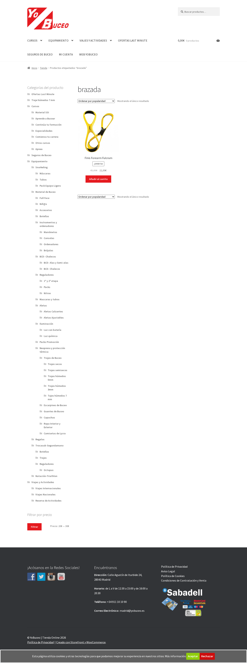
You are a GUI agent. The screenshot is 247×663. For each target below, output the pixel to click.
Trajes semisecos (57, 370)
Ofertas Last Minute (42, 94)
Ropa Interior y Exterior (52, 425)
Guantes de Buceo (54, 411)
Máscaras (45, 173)
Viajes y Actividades (42, 482)
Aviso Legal (168, 571)
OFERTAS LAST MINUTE (132, 40)
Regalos (39, 439)
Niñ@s (43, 204)
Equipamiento (39, 161)
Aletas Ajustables (54, 317)
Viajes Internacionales (48, 488)
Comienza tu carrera (46, 136)
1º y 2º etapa (51, 281)
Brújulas (48, 250)
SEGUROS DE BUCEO (40, 54)
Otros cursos (42, 143)
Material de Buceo (45, 191)
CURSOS (32, 40)
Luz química (51, 336)
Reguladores (47, 274)
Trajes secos (55, 364)
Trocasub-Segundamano (49, 445)
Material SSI (42, 112)
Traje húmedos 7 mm (43, 100)
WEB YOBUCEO (88, 54)
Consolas (49, 238)
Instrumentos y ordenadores (48, 224)
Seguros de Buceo (41, 155)
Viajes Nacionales (45, 494)
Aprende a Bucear (45, 118)
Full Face (44, 198)
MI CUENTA (66, 54)
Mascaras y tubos (49, 299)
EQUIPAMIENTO (58, 40)
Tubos (43, 179)
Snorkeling (41, 167)
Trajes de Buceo (52, 358)
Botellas (44, 216)
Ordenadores (51, 244)
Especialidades (43, 130)
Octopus (49, 470)
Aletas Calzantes (53, 311)
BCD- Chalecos (48, 256)
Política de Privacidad (174, 566)
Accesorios (46, 210)
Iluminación (46, 323)
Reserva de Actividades (48, 500)
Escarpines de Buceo (55, 405)
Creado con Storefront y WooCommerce (81, 642)
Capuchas (49, 417)
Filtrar (34, 526)
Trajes (43, 457)
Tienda (43, 68)
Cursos (35, 106)
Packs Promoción (49, 342)
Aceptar (193, 656)
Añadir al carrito (98, 179)
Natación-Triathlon (46, 476)
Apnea (38, 149)
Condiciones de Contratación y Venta (183, 580)
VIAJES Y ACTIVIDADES (93, 40)
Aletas (43, 305)
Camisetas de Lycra (55, 433)
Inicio (34, 68)
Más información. (175, 656)
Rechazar (207, 656)
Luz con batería (52, 330)
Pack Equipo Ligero (50, 185)
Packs (47, 287)
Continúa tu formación (48, 124)
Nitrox (47, 293)
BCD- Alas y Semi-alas (56, 262)
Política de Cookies (173, 576)
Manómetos (50, 232)
